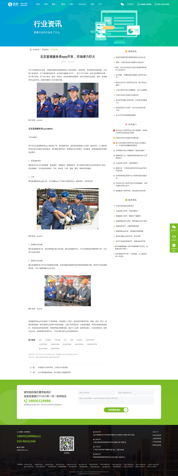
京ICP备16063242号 (94, 473)
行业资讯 (36, 49)
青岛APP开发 (49, 464)
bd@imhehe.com (22, 450)
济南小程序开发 (117, 464)
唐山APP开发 (83, 464)
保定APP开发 (94, 464)
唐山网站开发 (106, 466)
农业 (40, 340)
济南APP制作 (55, 344)
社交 (65, 340)
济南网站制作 (62, 466)
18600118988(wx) (29, 436)
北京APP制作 (90, 340)
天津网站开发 (52, 466)
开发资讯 (45, 49)
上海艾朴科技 (156, 438)
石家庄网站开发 (95, 466)
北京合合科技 (156, 435)
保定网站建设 (117, 466)
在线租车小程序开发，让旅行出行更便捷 (53, 367)
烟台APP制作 (79, 344)
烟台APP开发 (60, 464)
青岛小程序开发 (129, 464)
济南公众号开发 (140, 466)
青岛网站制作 (73, 466)
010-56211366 (26, 441)
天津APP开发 (28, 464)
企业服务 (48, 340)
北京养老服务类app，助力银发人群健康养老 (54, 372)
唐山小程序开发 (28, 466)
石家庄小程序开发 (153, 464)
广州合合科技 (156, 442)
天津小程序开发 (105, 464)
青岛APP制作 (67, 344)
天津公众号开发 (128, 466)
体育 (71, 340)
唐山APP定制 (43, 348)
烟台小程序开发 (140, 464)
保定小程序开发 (40, 466)
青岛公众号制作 (152, 466)
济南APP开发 (39, 464)
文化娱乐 (79, 340)
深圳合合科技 (156, 445)
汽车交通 (57, 340)
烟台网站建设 (84, 466)
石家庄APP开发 (92, 344)
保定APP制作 (55, 348)
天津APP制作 (43, 344)
